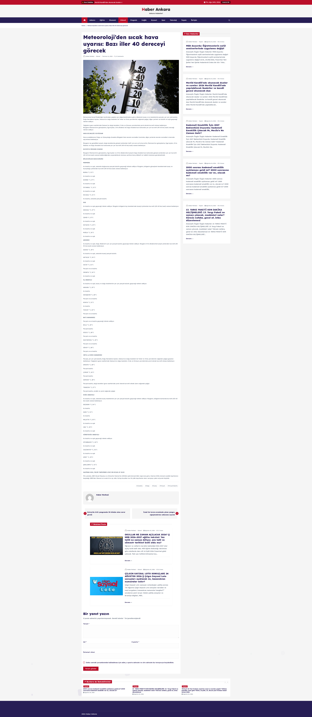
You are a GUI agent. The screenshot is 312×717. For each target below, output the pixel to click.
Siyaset (154, 20)
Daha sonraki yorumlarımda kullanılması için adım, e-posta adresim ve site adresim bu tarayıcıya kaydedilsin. (130, 662)
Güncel (123, 20)
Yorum (86, 624)
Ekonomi (112, 20)
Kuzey (155, 486)
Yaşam (183, 20)
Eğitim (102, 20)
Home (83, 25)
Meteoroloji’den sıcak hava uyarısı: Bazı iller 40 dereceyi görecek (108, 25)
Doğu (147, 486)
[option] (106, 690)
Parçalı (163, 486)
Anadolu (140, 486)
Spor (163, 20)
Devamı (128, 560)
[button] (225, 682)
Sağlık (144, 20)
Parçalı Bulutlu (173, 486)
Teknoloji (173, 20)
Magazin (133, 20)
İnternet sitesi (89, 652)
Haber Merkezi (90, 56)
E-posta (135, 642)
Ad (85, 642)
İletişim (194, 20)
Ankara (92, 20)
